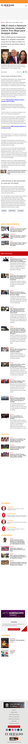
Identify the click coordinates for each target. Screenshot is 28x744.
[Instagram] (13, 730)
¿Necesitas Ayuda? (14, 726)
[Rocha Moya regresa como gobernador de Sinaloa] (5, 386)
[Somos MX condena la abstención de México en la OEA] (5, 549)
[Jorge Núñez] (3, 508)
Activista (4, 210)
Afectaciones (12, 210)
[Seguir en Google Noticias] (26, 72)
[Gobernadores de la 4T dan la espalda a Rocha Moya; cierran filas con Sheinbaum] (5, 264)
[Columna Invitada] (3, 515)
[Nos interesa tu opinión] (14, 705)
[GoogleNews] (15, 730)
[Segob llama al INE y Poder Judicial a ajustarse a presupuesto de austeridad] (5, 369)
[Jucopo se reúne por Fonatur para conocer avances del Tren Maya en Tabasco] (5, 229)
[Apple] (18, 730)
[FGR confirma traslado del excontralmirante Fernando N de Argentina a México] (5, 556)
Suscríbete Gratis (14, 629)
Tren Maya (20, 210)
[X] (10, 730)
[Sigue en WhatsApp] (24, 72)
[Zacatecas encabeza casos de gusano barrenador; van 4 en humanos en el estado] (5, 563)
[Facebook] (7, 730)
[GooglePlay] (21, 730)
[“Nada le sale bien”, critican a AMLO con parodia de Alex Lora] (5, 236)
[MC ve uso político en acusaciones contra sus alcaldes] (5, 422)
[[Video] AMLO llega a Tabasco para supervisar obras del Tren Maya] (5, 243)
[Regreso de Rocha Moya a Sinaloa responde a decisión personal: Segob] (5, 297)
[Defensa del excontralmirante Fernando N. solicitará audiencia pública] (5, 354)
